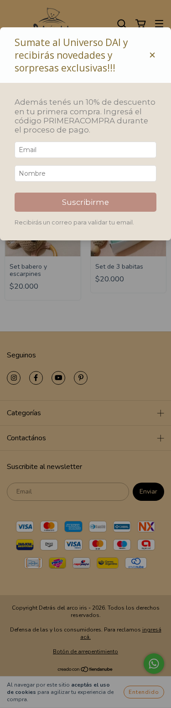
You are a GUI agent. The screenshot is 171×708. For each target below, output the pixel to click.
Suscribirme (85, 202)
